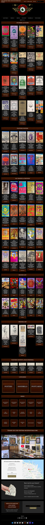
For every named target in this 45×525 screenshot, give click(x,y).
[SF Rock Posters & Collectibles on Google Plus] (23, 518)
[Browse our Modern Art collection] (14, 423)
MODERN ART (22, 275)
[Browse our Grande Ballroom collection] (22, 413)
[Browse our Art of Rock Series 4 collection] (31, 403)
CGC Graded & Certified (22, 178)
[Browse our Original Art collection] (22, 423)
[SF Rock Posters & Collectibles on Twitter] (18, 518)
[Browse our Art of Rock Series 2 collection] (14, 403)
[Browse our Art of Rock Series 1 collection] (5, 403)
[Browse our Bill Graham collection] (5, 413)
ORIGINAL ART (22, 322)
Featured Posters (22, 128)
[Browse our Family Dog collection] (14, 413)
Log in (25, 1)
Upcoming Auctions (22, 23)
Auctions (5, 18)
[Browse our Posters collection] (8, 386)
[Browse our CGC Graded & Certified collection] (39, 413)
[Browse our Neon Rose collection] (31, 413)
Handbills (30, 18)
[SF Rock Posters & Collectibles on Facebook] (19, 518)
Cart (35, 1)
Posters (24, 18)
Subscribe (33, 508)
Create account (29, 1)
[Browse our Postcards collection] (37, 386)
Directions (12, 476)
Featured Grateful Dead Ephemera (22, 360)
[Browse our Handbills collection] (22, 386)
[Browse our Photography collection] (31, 423)
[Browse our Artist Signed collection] (5, 423)
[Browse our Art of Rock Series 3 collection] (22, 403)
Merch (18, 18)
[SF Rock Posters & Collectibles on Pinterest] (21, 518)
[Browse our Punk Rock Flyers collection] (39, 423)
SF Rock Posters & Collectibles (22, 521)
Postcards (38, 18)
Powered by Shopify (28, 521)
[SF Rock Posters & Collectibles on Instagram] (24, 518)
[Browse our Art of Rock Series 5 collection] (39, 403)
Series (12, 18)
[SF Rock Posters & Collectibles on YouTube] (26, 518)
